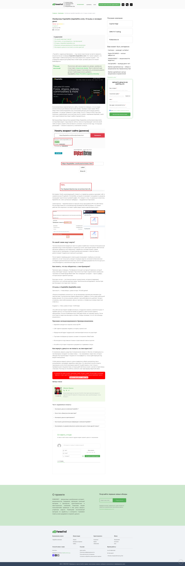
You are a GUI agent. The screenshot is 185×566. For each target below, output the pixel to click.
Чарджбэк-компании (57, 539)
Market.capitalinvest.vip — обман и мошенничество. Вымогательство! (119, 67)
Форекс (74, 539)
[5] (94, 452)
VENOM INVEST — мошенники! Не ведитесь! (119, 59)
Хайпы (74, 543)
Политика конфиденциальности (106, 509)
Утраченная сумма (114, 94)
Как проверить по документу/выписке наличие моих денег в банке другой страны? (77, 426)
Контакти (116, 541)
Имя (110, 99)
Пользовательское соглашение (87, 554)
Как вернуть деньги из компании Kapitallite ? (67, 409)
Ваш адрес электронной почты (117, 105)
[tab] (78, 409)
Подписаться (119, 500)
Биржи (95, 541)
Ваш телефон (113, 88)
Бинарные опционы (77, 541)
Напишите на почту (61, 552)
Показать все (111, 77)
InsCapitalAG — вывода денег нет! (119, 63)
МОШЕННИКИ (80, 4)
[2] (89, 452)
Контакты (89, 4)
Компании (61, 13)
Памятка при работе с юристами (79, 377)
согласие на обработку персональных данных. (121, 110)
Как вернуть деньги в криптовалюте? (65, 417)
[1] (87, 452)
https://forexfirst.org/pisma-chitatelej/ (87, 74)
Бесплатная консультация (120, 114)
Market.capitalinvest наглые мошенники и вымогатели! (117, 73)
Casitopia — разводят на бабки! (118, 50)
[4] (93, 452)
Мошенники (117, 539)
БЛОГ (95, 4)
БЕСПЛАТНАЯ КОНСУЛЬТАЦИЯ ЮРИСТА (109, 4)
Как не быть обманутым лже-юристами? (65, 413)
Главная (54, 13)
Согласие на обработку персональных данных (90, 556)
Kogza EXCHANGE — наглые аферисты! (117, 54)
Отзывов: (54, 26)
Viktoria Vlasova (68, 388)
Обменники (96, 543)
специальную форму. (81, 68)
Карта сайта (83, 550)
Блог (115, 543)
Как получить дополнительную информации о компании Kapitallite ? (73, 421)
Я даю (120, 110)
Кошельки (96, 539)
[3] (91, 452)
